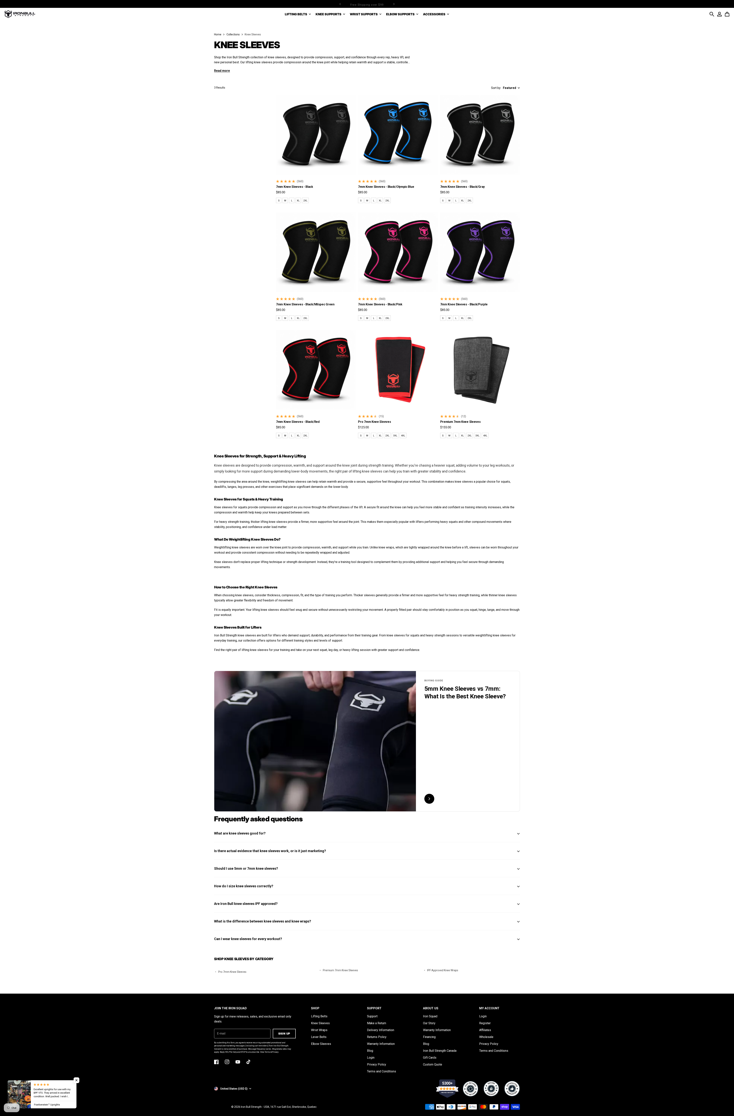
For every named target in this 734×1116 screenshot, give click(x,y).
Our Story (429, 1023)
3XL (395, 435)
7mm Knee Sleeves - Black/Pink (380, 304)
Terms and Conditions (381, 1071)
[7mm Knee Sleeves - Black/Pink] (398, 252)
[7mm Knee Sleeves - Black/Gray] (480, 135)
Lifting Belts (319, 1016)
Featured (509, 88)
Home (217, 34)
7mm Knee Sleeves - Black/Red (298, 422)
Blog (370, 1051)
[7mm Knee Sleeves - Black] (316, 135)
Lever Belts (318, 1037)
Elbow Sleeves (321, 1044)
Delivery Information (380, 1030)
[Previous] (340, 4)
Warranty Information (381, 1044)
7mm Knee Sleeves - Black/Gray (462, 187)
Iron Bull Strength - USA (255, 1106)
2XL (305, 200)
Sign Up (284, 1033)
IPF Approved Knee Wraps (442, 970)
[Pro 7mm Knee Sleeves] (398, 370)
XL (298, 200)
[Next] (394, 4)
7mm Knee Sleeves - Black (294, 187)
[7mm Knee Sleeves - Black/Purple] (480, 252)
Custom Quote (432, 1064)
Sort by (496, 88)
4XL (403, 435)
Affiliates (485, 1030)
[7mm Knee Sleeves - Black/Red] (316, 370)
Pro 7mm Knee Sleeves (374, 422)
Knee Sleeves (320, 1023)
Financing (429, 1037)
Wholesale (486, 1037)
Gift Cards (429, 1057)
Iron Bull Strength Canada (439, 1051)
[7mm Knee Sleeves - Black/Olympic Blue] (398, 135)
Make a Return (376, 1023)
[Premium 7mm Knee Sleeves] (480, 370)
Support (372, 1016)
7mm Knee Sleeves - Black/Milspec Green (305, 304)
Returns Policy (376, 1037)
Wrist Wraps (319, 1030)
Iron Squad (430, 1016)
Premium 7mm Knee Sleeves (460, 422)
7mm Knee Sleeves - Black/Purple (464, 304)
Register (485, 1023)
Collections (233, 34)
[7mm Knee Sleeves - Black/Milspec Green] (316, 252)
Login (370, 1057)
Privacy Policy (376, 1064)
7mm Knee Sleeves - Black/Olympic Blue (386, 187)
